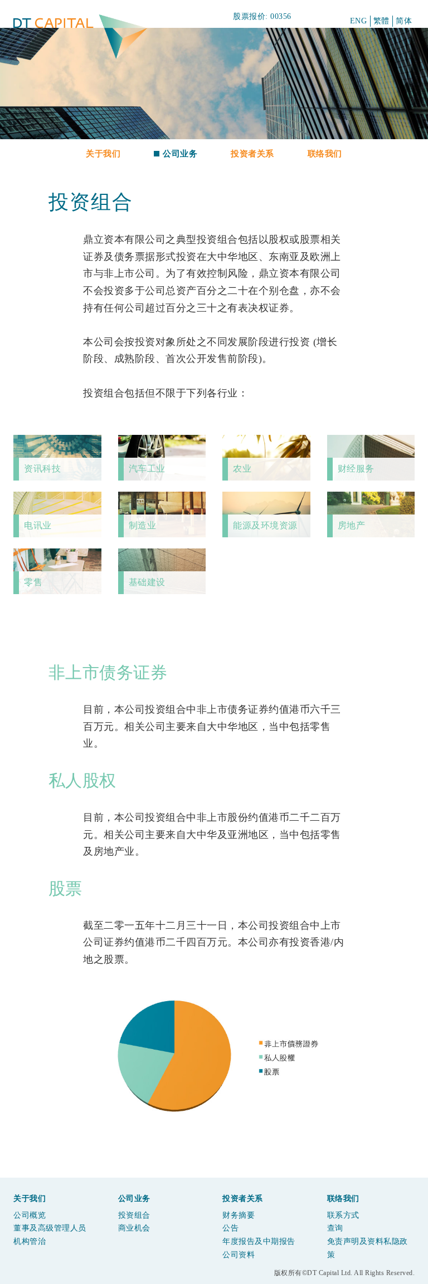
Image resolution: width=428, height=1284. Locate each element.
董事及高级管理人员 (49, 1228)
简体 (404, 21)
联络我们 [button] (325, 153)
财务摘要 (238, 1215)
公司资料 (238, 1255)
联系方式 (343, 1215)
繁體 (381, 21)
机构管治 (29, 1241)
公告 (230, 1228)
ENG (358, 21)
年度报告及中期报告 (258, 1241)
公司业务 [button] (180, 153)
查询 (335, 1228)
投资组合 (134, 1215)
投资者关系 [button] (252, 153)
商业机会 (134, 1228)
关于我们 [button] (103, 153)
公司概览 (29, 1215)
